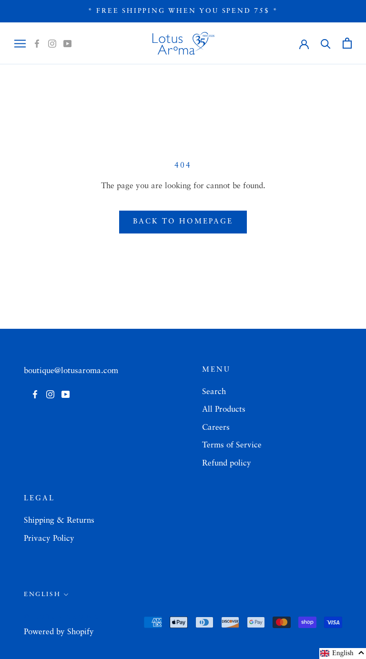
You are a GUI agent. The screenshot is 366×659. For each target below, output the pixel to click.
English (42, 594)
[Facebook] (37, 43)
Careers (216, 428)
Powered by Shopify (59, 632)
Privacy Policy (49, 539)
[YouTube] (67, 43)
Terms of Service (232, 445)
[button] (342, 653)
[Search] (326, 43)
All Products (223, 410)
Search (214, 392)
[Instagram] (52, 43)
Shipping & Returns (59, 521)
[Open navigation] (20, 43)
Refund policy (226, 463)
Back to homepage (183, 221)
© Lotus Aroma (61, 617)
